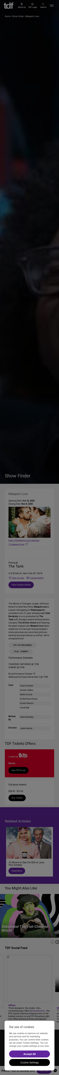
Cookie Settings (29, 1062)
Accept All (29, 1054)
